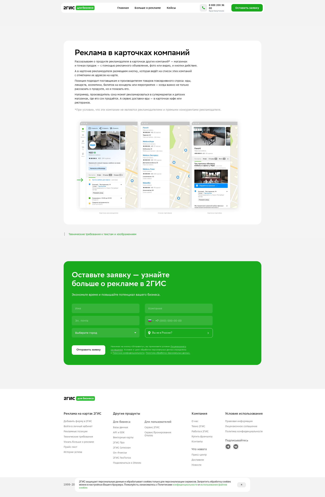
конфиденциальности (185, 485)
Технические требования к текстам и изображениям (102, 234)
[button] (179, 333)
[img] (228, 446)
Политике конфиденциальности (129, 353)
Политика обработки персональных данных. (168, 353)
